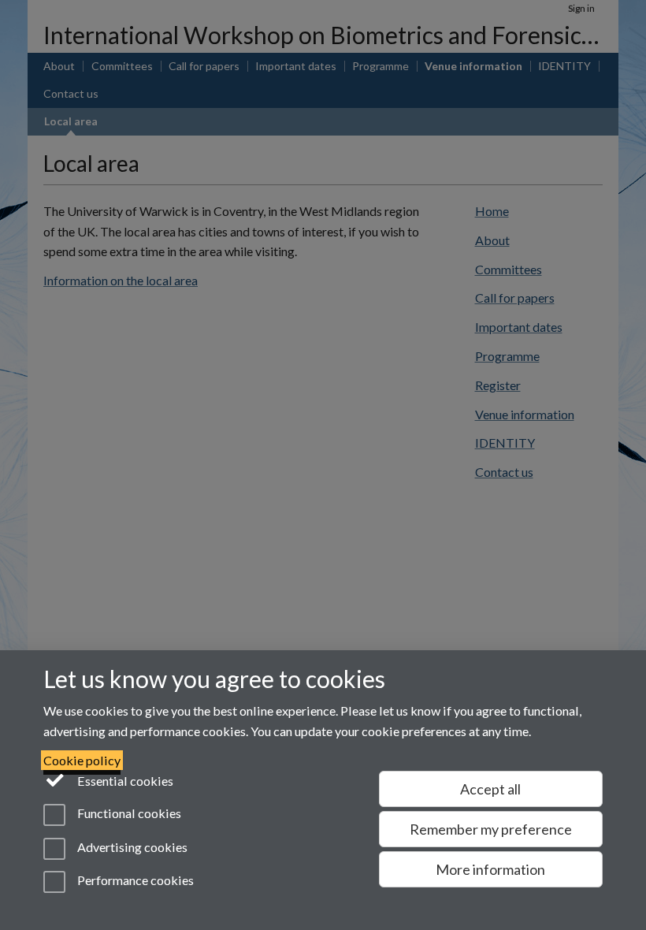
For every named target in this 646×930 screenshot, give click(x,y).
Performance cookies (134, 879)
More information (490, 869)
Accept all (490, 789)
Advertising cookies (131, 846)
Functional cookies (128, 813)
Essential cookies (124, 780)
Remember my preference (491, 829)
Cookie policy (82, 760)
